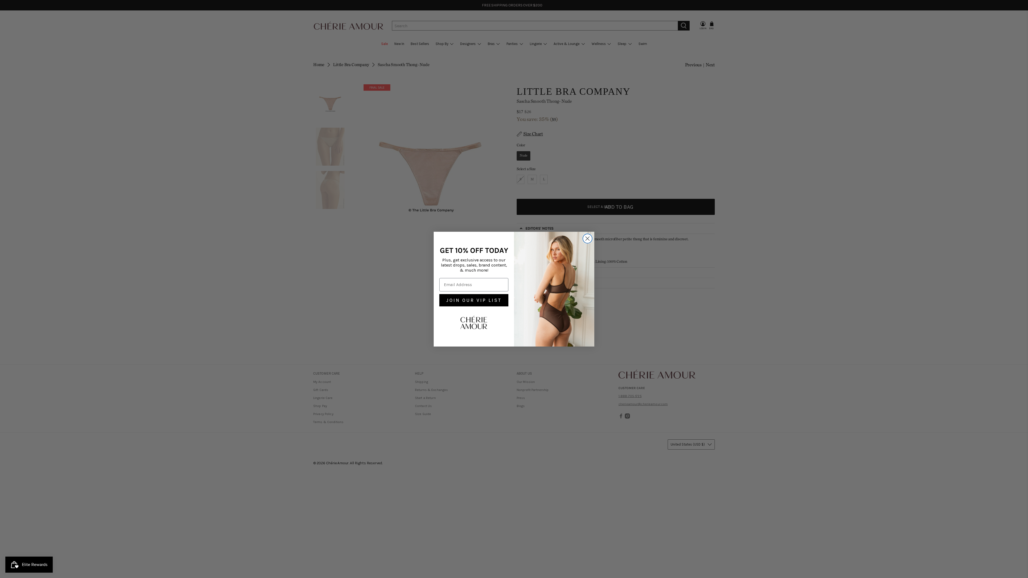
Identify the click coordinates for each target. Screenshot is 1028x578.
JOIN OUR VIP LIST (474, 300)
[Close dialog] (587, 238)
